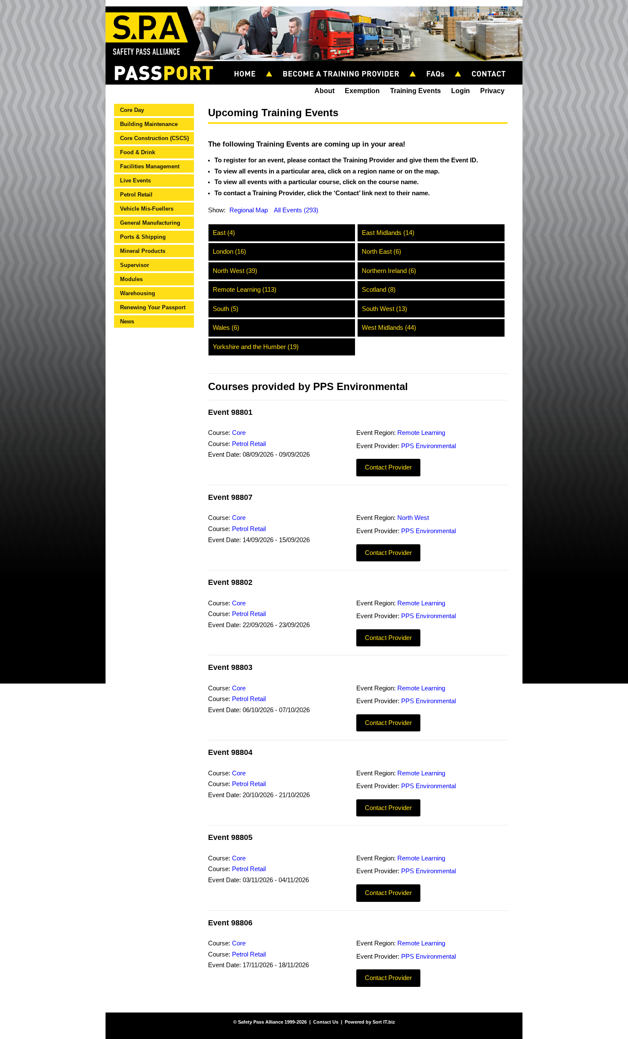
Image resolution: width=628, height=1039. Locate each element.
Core (239, 432)
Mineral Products (142, 251)
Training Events (415, 90)
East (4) (224, 232)
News (127, 321)
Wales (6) (226, 327)
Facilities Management (149, 166)
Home (249, 64)
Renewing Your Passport (152, 307)
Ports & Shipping (143, 237)
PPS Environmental (428, 446)
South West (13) (384, 308)
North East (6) (381, 251)
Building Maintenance (149, 124)
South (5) (225, 308)
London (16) (229, 251)
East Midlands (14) (388, 232)
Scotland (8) (379, 289)
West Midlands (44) (389, 327)
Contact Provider (388, 467)
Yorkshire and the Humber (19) (256, 346)
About (324, 90)
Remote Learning (421, 432)
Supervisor (134, 265)
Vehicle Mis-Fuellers (146, 208)
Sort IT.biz (384, 1021)
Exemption (362, 90)
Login (460, 90)
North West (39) (235, 270)
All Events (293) (296, 210)
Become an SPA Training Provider (344, 64)
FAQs (439, 64)
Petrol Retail (136, 194)
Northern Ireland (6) (389, 270)
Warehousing (137, 293)
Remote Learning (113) (244, 289)
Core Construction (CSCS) (154, 138)
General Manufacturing (150, 223)
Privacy (492, 90)
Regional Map (248, 210)
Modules (131, 279)
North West (413, 517)
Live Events (135, 180)
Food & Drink (137, 152)
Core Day (132, 110)
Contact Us (492, 64)
